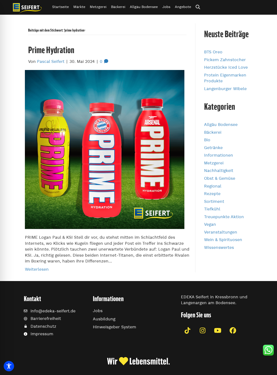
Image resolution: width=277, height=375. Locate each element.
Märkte (79, 7)
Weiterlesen (37, 269)
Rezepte (212, 193)
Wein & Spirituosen (223, 239)
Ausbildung (104, 318)
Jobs (166, 7)
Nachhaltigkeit (218, 170)
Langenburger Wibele (225, 88)
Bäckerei (118, 7)
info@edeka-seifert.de (53, 310)
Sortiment (214, 201)
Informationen (218, 155)
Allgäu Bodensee (144, 7)
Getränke (213, 147)
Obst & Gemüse (219, 178)
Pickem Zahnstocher (225, 59)
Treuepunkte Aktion (224, 216)
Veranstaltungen (220, 232)
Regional (212, 186)
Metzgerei (98, 7)
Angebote (183, 7)
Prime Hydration (51, 50)
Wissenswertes (219, 247)
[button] (198, 6)
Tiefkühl (212, 209)
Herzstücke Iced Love (226, 67)
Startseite (60, 7)
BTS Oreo (213, 51)
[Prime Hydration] (104, 148)
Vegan (210, 224)
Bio (207, 139)
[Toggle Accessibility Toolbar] (8, 366)
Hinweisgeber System (114, 326)
